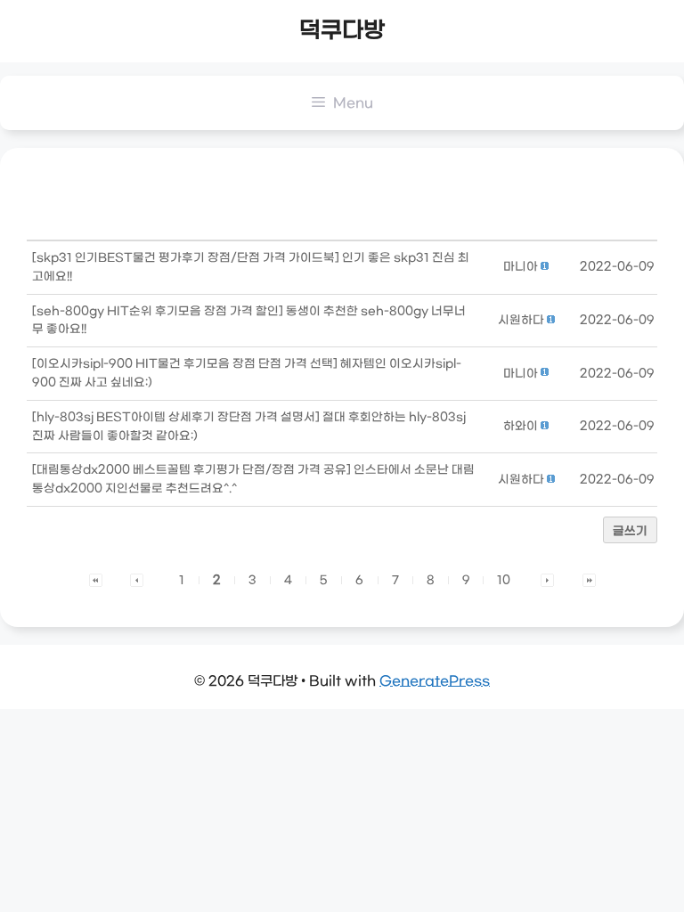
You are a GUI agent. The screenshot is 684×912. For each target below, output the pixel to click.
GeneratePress (434, 681)
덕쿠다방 (342, 31)
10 (503, 580)
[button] (520, 266)
